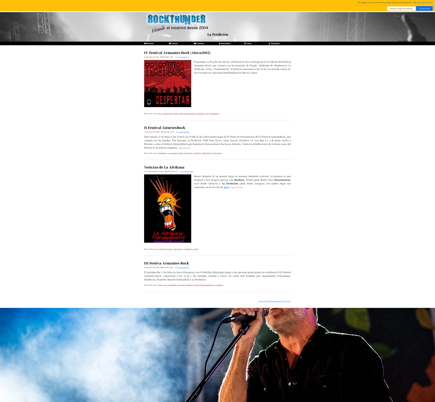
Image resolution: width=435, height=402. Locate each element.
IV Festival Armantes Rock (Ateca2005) (177, 52)
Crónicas (200, 43)
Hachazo (170, 249)
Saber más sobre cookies (423, 2)
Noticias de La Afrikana (164, 167)
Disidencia (189, 285)
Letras (248, 43)
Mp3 (226, 187)
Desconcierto (178, 249)
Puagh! (176, 114)
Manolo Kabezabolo (207, 285)
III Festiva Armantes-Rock (166, 263)
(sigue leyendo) (184, 148)
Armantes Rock (168, 114)
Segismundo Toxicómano (176, 285)
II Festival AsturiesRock (164, 127)
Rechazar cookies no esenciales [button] (401, 8)
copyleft (195, 249)
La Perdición (201, 114)
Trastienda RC (214, 114)
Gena (207, 114)
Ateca (160, 114)
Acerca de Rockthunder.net (270, 301)
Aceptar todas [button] (424, 8)
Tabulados (275, 43)
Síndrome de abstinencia (187, 114)
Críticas (174, 43)
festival (181, 153)
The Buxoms (188, 153)
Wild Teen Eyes (207, 153)
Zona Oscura (217, 153)
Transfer (197, 285)
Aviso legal (286, 301)
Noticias (150, 43)
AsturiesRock (162, 153)
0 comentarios (183, 57)
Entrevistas (225, 43)
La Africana (162, 249)
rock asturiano (173, 153)
